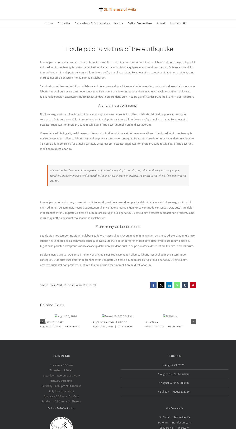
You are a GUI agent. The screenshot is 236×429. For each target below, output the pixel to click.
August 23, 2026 (51, 322)
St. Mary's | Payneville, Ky (174, 417)
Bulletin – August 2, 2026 (175, 391)
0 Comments (72, 326)
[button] (42, 321)
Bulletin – (151, 322)
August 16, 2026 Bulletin (109, 322)
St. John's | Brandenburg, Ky (174, 422)
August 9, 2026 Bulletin (175, 382)
